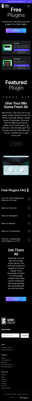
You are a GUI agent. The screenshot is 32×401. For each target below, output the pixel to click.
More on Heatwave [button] (9, 216)
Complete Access (6, 347)
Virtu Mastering (5, 360)
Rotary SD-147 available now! (16, 1)
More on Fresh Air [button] (9, 208)
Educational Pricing (7, 349)
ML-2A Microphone (7, 366)
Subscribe (25, 335)
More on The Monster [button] (10, 231)
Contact (3, 379)
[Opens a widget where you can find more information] (24, 398)
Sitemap (3, 383)
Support (3, 375)
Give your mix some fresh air (16, 105)
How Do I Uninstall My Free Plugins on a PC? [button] (10, 240)
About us (4, 386)
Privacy (12, 397)
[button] (16, 30)
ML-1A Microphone (6, 364)
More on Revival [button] (8, 223)
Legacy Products (6, 388)
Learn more (18, 144)
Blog (2, 377)
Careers (3, 381)
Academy (4, 362)
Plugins (3, 358)
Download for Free (21, 52)
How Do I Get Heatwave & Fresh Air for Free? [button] (12, 199)
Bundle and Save (21, 49)
